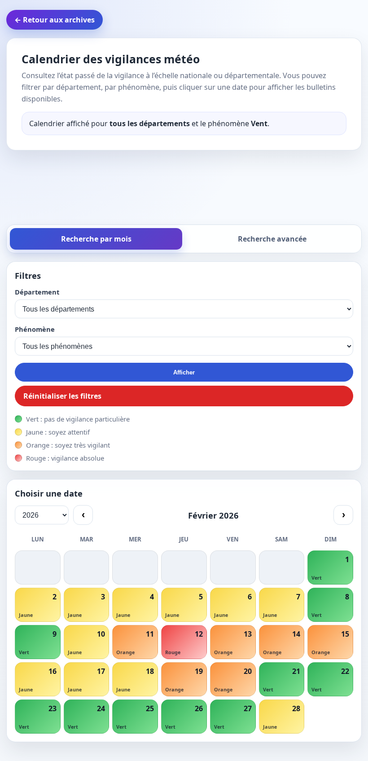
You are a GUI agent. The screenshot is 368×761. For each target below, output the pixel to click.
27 (248, 708)
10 (101, 634)
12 (199, 634)
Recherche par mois (96, 239)
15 (345, 634)
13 (248, 634)
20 (248, 671)
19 (199, 671)
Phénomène (35, 329)
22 (345, 671)
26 (199, 708)
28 (296, 708)
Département (37, 291)
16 (52, 671)
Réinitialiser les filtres (62, 396)
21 (296, 671)
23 (52, 708)
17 (101, 671)
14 (296, 634)
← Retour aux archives (54, 20)
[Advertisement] (185, 185)
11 (150, 634)
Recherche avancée (272, 239)
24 (101, 708)
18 (150, 671)
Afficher (184, 372)
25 (150, 708)
